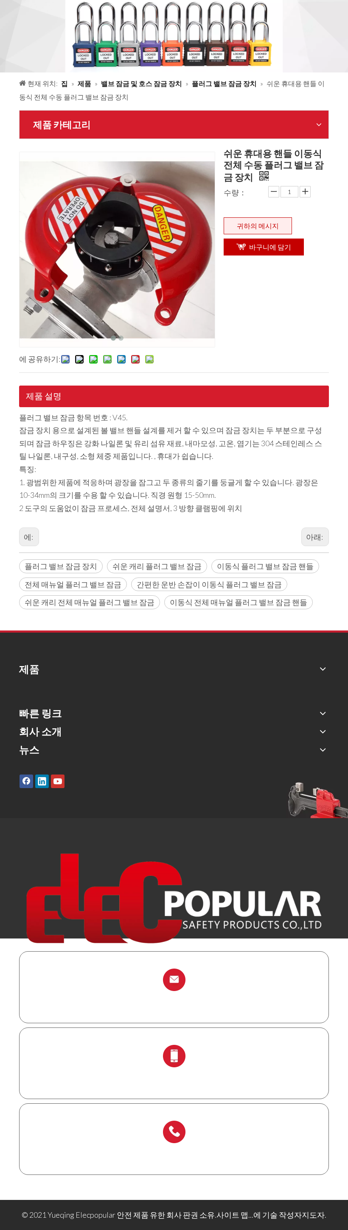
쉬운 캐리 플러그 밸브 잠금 (157, 566)
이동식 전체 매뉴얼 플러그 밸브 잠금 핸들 (238, 602)
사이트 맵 (232, 1214)
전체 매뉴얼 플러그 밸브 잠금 (73, 584)
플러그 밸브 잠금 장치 (61, 566)
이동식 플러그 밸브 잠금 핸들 (265, 566)
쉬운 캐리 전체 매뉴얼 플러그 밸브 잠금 (89, 602)
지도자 (313, 1214)
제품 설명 (44, 396)
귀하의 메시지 (258, 226)
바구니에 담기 (270, 247)
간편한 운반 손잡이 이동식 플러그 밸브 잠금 (209, 584)
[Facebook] (26, 781)
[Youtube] (58, 781)
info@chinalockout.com (174, 1000)
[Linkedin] (42, 781)
